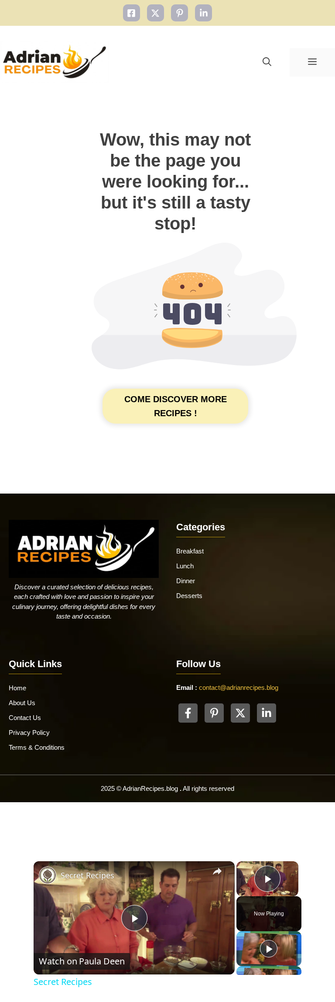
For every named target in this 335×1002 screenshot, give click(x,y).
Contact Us (25, 717)
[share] (217, 872)
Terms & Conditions (37, 747)
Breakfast (190, 551)
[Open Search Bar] (267, 62)
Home (17, 688)
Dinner (185, 580)
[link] (47, 875)
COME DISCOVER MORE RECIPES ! (175, 406)
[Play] (268, 948)
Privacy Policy (29, 732)
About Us (22, 702)
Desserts (189, 595)
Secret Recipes (87, 875)
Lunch (185, 566)
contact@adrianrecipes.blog (238, 687)
